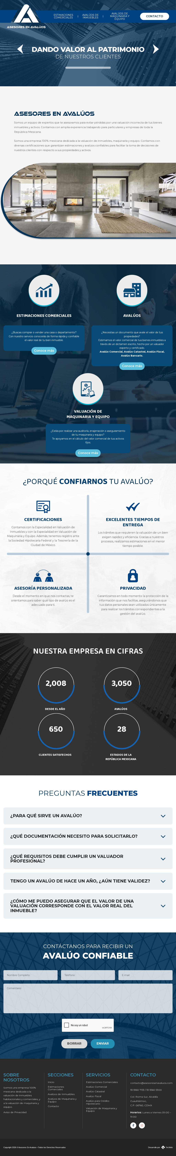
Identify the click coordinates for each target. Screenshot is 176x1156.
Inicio (51, 1082)
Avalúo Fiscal (93, 1096)
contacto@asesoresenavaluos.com (151, 1083)
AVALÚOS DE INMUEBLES (90, 16)
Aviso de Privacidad (14, 1112)
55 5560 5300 (154, 1089)
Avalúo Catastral (95, 1091)
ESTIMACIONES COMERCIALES (63, 16)
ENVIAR (103, 1043)
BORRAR (74, 1043)
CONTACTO (154, 16)
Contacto (53, 1106)
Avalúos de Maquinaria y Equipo (62, 1100)
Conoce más (44, 351)
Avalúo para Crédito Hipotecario (97, 1102)
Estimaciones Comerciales (56, 1088)
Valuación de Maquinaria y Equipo (101, 1109)
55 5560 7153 (137, 1089)
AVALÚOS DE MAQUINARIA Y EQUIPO (119, 16)
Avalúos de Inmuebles (61, 1094)
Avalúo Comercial (96, 1086)
